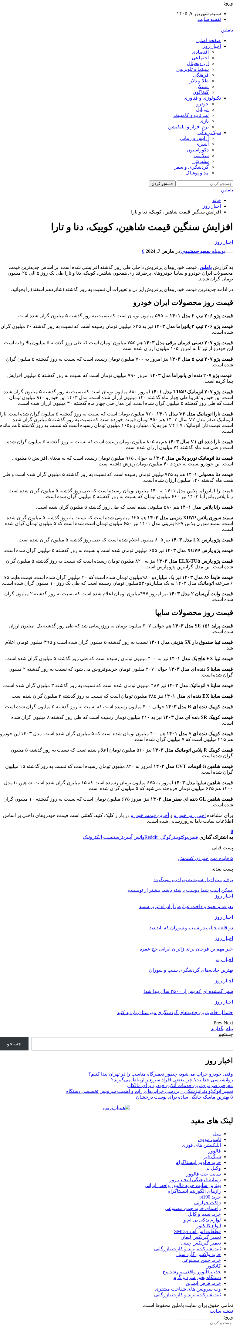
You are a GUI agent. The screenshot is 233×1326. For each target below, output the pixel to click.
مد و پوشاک (197, 172)
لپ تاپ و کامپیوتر (191, 115)
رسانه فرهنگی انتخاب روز (195, 1179)
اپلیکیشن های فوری (201, 1145)
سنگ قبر (212, 1156)
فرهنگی (201, 75)
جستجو (226, 1034)
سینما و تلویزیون (192, 69)
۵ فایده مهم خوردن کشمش (205, 858)
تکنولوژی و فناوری (202, 98)
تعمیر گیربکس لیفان (201, 1237)
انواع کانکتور (208, 1225)
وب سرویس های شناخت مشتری (188, 1288)
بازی (204, 121)
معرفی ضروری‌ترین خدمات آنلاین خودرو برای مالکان (180, 1085)
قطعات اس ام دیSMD (197, 1231)
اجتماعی (200, 57)
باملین (227, 29)
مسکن (202, 86)
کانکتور (214, 1265)
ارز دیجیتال (198, 63)
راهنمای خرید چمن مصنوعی (193, 1208)
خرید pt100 (210, 1196)
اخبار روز (212, 46)
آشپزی (202, 144)
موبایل (202, 109)
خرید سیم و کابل (204, 1214)
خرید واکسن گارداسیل (198, 1254)
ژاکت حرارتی (207, 1202)
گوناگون (201, 92)
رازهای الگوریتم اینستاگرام (194, 1191)
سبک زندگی (209, 132)
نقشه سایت (209, 19)
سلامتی (201, 155)
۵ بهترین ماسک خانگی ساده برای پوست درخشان (184, 1096)
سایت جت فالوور (203, 1173)
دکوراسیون (198, 149)
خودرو (202, 103)
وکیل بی (212, 1168)
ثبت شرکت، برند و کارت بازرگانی (187, 1248)
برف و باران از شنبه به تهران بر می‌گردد (193, 879)
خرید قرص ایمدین (203, 1283)
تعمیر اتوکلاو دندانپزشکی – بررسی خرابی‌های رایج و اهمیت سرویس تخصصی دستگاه (149, 1091)
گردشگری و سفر (191, 167)
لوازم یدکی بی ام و (202, 1219)
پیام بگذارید (222, 1028)
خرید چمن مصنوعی (201, 1260)
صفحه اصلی (208, 40)
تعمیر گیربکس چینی (201, 1242)
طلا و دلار (199, 80)
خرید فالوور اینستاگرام (198, 1162)
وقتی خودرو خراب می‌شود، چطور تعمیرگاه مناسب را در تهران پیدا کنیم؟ (160, 1073)
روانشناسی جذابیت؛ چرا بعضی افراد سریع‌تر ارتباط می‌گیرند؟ (172, 1079)
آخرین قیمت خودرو (150, 815)
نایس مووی (209, 1139)
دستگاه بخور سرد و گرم (197, 1277)
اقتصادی (200, 52)
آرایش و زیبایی (194, 138)
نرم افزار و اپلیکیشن (188, 126)
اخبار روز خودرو (190, 815)
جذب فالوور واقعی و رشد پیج (192, 1271)
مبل (217, 1133)
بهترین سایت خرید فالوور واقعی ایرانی (183, 1185)
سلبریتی (200, 161)
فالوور (214, 1150)
